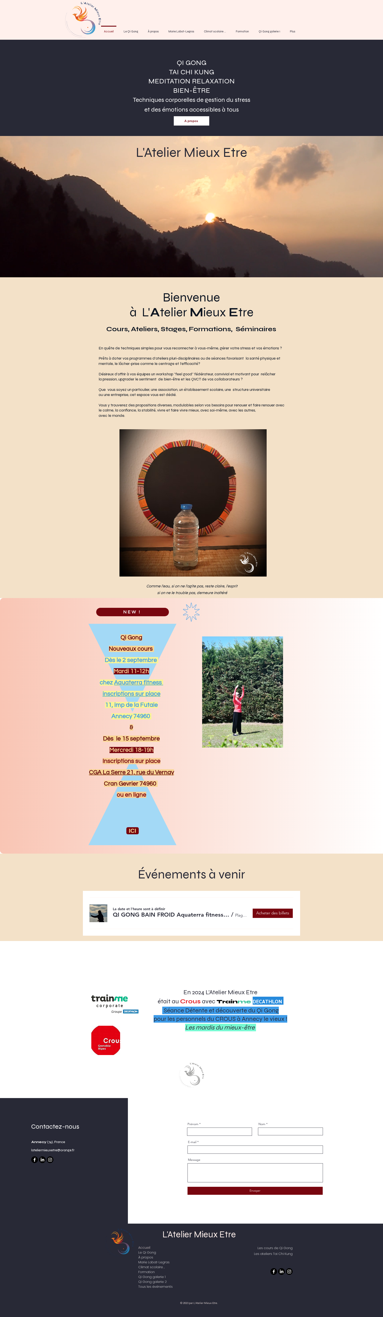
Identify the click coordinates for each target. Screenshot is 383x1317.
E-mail (192, 1142)
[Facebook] (34, 1159)
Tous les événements (155, 1286)
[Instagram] (50, 1159)
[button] (171, 915)
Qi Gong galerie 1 (152, 1276)
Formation (146, 1272)
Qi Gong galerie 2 (152, 1281)
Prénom (193, 1124)
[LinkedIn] (42, 1159)
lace (154, 694)
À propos (145, 1257)
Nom (261, 1124)
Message (194, 1159)
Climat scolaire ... (151, 1267)
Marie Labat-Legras (154, 1262)
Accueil (144, 1247)
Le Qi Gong (147, 1252)
